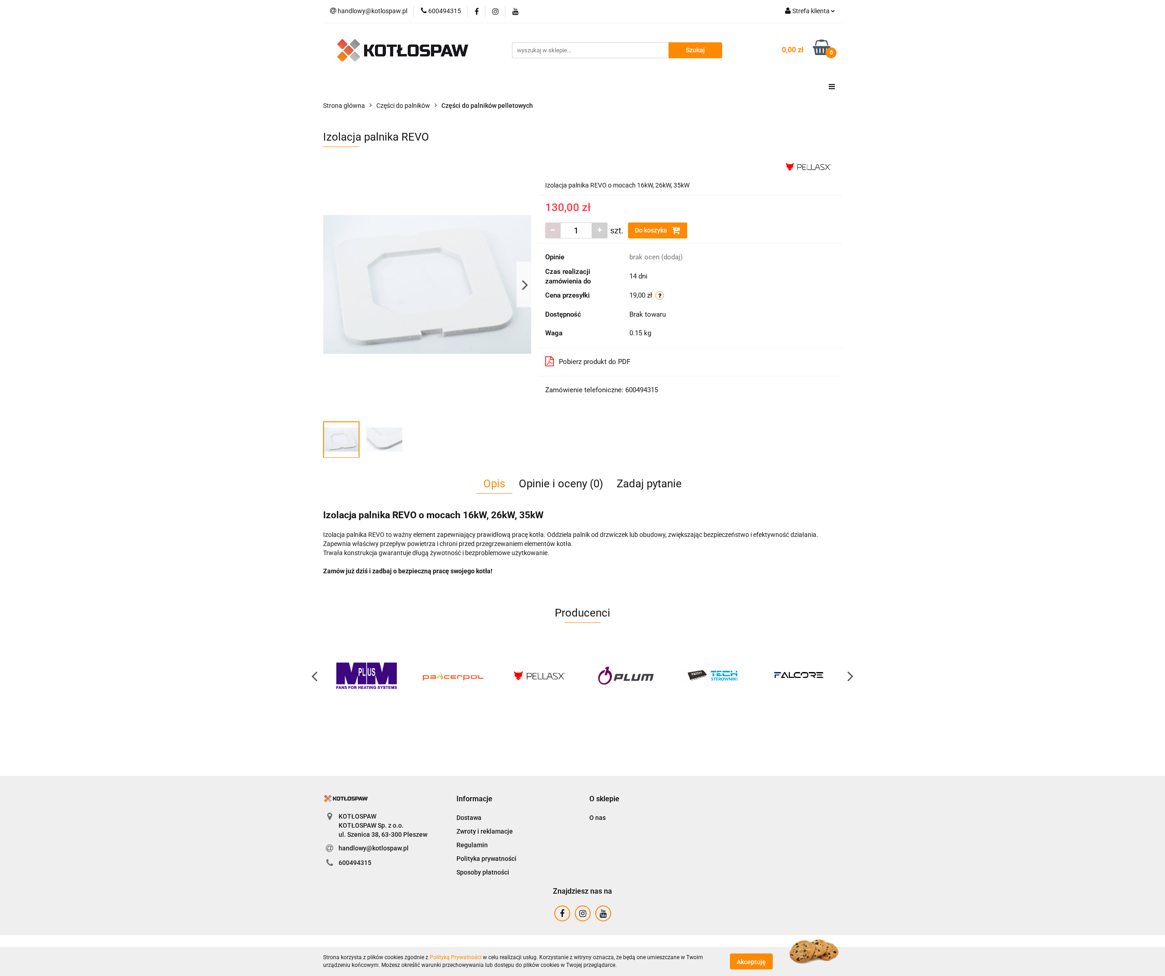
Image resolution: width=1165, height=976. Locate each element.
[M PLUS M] (366, 676)
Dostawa (468, 817)
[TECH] (712, 676)
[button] (474, 799)
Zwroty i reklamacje (484, 831)
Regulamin (472, 845)
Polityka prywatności (486, 858)
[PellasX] (808, 166)
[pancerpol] (453, 676)
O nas (597, 817)
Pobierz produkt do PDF (594, 362)
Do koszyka (652, 230)
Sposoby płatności (482, 872)
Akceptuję (751, 961)
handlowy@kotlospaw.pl (374, 848)
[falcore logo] (798, 676)
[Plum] (625, 676)
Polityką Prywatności (455, 957)
